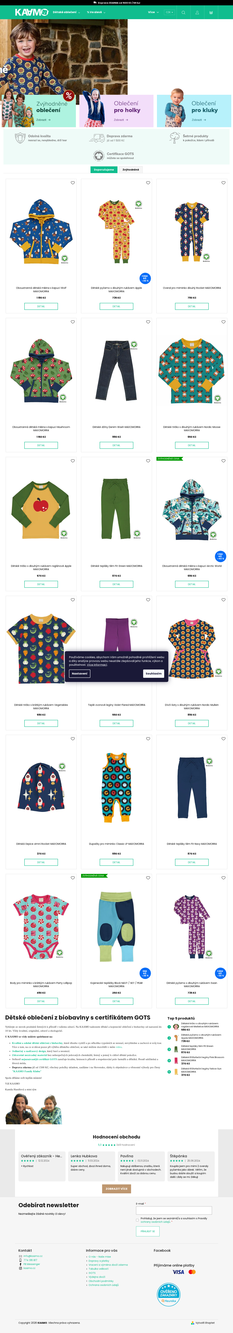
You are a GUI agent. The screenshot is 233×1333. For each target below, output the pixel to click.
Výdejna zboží (97, 1277)
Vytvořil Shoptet (205, 1323)
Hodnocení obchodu (116, 1137)
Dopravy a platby (99, 1261)
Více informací (97, 665)
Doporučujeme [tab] (104, 169)
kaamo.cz (29, 1268)
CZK (168, 12)
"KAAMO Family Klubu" (26, 1071)
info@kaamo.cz (33, 1256)
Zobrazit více (116, 1189)
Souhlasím (154, 674)
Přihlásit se (148, 1231)
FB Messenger (32, 1264)
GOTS (92, 1273)
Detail (41, 306)
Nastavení (79, 674)
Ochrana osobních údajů (104, 1285)
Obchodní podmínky (101, 1281)
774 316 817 (30, 1260)
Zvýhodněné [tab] (131, 169)
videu (119, 1047)
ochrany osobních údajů (155, 1222)
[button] (17, 62)
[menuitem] (66, 12)
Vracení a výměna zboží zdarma (108, 1265)
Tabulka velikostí (98, 1269)
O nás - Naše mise (100, 1256)
